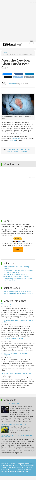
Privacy (31, 464)
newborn (10, 151)
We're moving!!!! (6, 304)
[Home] (12, 45)
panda (16, 151)
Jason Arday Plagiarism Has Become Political (17, 291)
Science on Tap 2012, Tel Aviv (11, 404)
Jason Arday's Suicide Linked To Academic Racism (18, 293)
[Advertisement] (18, 21)
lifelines (5, 52)
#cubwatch (16, 138)
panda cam (12, 140)
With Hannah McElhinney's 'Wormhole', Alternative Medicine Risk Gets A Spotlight (16, 275)
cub (26, 149)
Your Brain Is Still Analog (11, 272)
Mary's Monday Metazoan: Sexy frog (13, 424)
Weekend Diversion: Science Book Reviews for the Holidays (16, 436)
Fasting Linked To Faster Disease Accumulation (18, 270)
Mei (29, 149)
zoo (30, 151)
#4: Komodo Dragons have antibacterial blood (16, 373)
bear (22, 149)
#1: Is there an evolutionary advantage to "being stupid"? (17, 321)
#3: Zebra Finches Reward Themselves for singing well (15, 354)
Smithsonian (23, 151)
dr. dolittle (12, 84)
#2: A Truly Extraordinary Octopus (12, 338)
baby (17, 149)
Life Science (11, 149)
